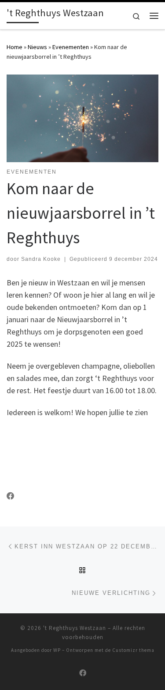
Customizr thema (133, 650)
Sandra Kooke (41, 259)
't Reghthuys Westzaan (74, 628)
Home (14, 47)
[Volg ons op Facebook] (11, 496)
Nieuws (37, 47)
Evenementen (70, 47)
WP (57, 650)
